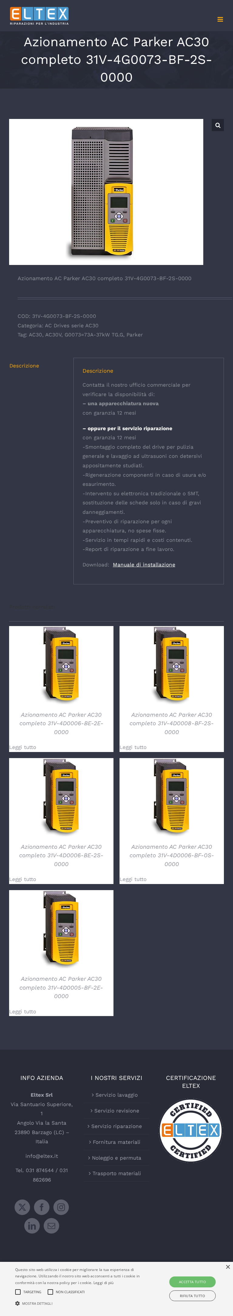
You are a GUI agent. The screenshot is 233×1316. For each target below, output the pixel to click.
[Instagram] (61, 1207)
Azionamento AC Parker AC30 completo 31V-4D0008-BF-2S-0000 (172, 723)
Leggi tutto (22, 747)
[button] (218, 125)
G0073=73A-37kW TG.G (94, 335)
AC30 (35, 335)
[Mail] (51, 1226)
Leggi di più (103, 1282)
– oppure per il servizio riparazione (127, 428)
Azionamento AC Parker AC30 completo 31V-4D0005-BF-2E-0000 (61, 987)
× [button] (227, 1267)
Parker (135, 335)
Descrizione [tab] (24, 366)
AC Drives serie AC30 (72, 325)
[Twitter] (22, 1207)
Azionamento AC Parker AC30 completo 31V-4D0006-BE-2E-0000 (61, 723)
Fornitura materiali (116, 1142)
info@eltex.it (41, 1156)
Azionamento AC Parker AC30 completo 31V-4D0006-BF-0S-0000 (172, 855)
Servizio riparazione (116, 1126)
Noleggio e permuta (116, 1158)
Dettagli (61, 666)
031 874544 (40, 1170)
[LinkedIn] (32, 1226)
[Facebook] (41, 1207)
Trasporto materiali (117, 1173)
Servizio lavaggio (117, 1095)
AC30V (53, 335)
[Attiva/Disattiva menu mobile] (221, 19)
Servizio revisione (116, 1111)
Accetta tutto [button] (192, 1281)
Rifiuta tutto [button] (192, 1295)
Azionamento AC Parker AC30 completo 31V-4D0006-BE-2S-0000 (61, 855)
